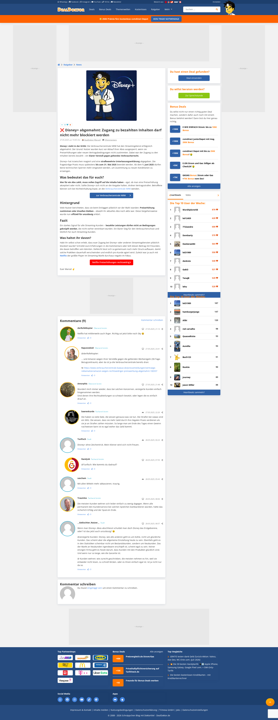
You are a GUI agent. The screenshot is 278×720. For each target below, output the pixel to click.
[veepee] (65, 680)
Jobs (178, 710)
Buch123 (187, 357)
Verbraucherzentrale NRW (118, 188)
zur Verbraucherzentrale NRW (111, 195)
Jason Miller (188, 385)
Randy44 (92, 459)
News (79, 64)
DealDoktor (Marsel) (92, 140)
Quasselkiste (189, 336)
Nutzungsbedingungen (122, 710)
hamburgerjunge (191, 311)
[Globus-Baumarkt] (83, 657)
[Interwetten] (65, 665)
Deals (92, 9)
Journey (186, 377)
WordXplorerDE (190, 209)
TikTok (106, 2)
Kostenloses (141, 9)
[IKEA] (100, 657)
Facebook (74, 2)
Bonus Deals (105, 9)
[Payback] (100, 665)
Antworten (81, 338)
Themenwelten (123, 9)
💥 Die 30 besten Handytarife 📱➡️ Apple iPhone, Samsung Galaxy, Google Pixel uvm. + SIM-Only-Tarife (193, 667)
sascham (84, 478)
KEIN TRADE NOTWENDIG (165, 19)
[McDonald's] (83, 665)
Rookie (186, 367)
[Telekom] (83, 672)
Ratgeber (155, 9)
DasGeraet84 (189, 244)
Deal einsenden (194, 78)
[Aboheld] (65, 657)
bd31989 (187, 252)
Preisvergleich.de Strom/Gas (140, 656)
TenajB (186, 278)
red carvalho (189, 328)
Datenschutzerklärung (146, 710)
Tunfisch (84, 439)
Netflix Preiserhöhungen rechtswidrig (110, 262)
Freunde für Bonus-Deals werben (142, 680)
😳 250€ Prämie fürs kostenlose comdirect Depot (123, 19)
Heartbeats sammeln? (194, 294)
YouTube (97, 2)
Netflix (63, 255)
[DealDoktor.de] (71, 9)
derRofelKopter (92, 328)
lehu (185, 286)
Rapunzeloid (94, 347)
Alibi (185, 320)
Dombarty (188, 235)
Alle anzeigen (194, 186)
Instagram (86, 2)
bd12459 (187, 218)
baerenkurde (94, 411)
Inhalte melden (101, 710)
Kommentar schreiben (152, 320)
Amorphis (89, 383)
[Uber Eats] (100, 672)
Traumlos (89, 498)
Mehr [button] (167, 9)
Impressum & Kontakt (80, 710)
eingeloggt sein (94, 588)
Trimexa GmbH (166, 710)
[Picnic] (65, 672)
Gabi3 (185, 269)
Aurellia (186, 346)
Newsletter (117, 2)
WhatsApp (63, 2)
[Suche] (217, 9)
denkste (187, 261)
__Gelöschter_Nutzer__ (91, 522)
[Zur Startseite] (230, 8)
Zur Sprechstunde (194, 95)
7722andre (188, 226)
